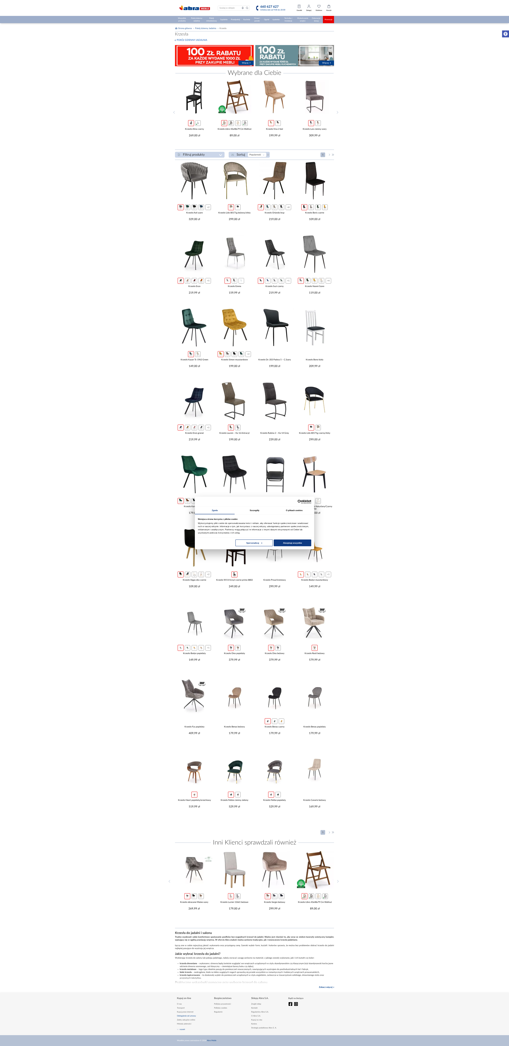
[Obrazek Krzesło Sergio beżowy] (234, 870)
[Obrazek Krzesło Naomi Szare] (315, 254)
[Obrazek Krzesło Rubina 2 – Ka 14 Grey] (275, 401)
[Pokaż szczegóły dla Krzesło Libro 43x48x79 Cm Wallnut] (234, 97)
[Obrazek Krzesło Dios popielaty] (234, 621)
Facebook (290, 1004)
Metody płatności (184, 1024)
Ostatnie (333, 154)
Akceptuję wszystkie (292, 543)
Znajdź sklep (256, 1004)
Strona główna (185, 28)
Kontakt (254, 1008)
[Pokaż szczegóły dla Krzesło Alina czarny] (194, 97)
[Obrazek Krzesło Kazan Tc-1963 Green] (194, 328)
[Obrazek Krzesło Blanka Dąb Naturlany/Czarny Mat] (315, 474)
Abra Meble (211, 1040)
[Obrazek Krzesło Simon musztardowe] (234, 328)
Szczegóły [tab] (254, 510)
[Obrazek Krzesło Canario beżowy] (315, 768)
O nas (179, 1004)
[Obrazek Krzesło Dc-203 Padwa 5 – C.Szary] (275, 328)
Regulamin (218, 1012)
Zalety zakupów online (186, 1020)
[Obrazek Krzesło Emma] (234, 254)
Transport (181, 1008)
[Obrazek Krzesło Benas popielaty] (315, 695)
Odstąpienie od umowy (186, 1016)
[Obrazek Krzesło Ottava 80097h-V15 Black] (234, 474)
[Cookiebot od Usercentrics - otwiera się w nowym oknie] (299, 502)
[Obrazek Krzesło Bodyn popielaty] (194, 621)
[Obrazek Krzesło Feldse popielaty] (275, 768)
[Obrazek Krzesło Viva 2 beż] (274, 97)
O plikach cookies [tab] (294, 510)
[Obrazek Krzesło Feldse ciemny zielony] (234, 768)
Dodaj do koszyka (196, 143)
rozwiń (182, 1029)
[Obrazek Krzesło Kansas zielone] (194, 474)
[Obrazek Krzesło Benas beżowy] (234, 695)
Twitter (296, 1004)
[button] (505, 33)
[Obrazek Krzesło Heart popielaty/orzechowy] (194, 768)
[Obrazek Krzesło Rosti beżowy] (315, 621)
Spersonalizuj (252, 543)
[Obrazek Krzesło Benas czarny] (275, 695)
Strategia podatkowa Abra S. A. (264, 1028)
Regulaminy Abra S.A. (260, 1012)
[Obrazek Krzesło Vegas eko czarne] (194, 548)
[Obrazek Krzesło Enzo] (194, 254)
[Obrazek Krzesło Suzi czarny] (275, 254)
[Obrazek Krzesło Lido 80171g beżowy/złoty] (234, 181)
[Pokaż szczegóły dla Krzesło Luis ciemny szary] (314, 97)
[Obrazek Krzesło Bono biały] (315, 328)
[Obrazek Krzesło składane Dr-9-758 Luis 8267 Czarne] (275, 474)
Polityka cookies (220, 1008)
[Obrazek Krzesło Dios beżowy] (275, 621)
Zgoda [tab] (215, 510)
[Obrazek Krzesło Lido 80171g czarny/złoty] (315, 401)
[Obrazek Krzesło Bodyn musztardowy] (315, 548)
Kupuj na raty (256, 1020)
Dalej (329, 154)
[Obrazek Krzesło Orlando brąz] (275, 181)
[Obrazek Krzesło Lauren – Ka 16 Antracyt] (234, 401)
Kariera (254, 1024)
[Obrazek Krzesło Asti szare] (194, 181)
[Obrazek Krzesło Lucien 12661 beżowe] (194, 870)
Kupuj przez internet (185, 1012)
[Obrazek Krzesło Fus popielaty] (194, 695)
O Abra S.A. (256, 1016)
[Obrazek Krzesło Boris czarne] (315, 181)
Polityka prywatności (222, 1004)
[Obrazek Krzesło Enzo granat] (194, 401)
